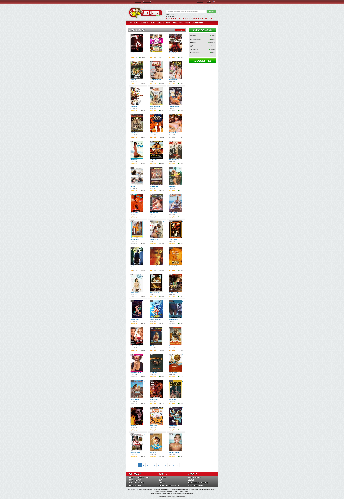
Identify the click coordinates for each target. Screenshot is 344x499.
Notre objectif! (200, 2)
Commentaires (197, 23)
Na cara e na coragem (174, 292)
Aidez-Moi (208, 2)
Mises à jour (177, 23)
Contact (191, 480)
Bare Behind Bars (173, 53)
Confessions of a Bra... (155, 266)
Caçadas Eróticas (154, 186)
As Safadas (171, 346)
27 (174, 465)
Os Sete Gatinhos (154, 133)
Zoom (151, 53)
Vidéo (168, 23)
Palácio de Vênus (134, 319)
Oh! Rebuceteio (153, 372)
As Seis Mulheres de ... (136, 133)
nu (171, 493)
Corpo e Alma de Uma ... (155, 292)
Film (160, 480)
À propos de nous (194, 477)
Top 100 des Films (135, 480)
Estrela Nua (133, 425)
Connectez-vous (138, 2)
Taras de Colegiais (154, 212)
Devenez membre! (147, 2)
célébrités (159, 493)
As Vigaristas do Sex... (136, 239)
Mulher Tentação (154, 346)
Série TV (161, 483)
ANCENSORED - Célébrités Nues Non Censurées (145, 13)
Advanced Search (170, 14)
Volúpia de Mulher (173, 79)
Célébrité (162, 477)
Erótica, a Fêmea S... (173, 212)
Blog (136, 23)
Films (153, 23)
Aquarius (133, 266)
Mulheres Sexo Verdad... (136, 372)
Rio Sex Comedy (134, 106)
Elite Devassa (153, 452)
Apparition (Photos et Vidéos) (169, 485)
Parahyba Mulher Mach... (155, 79)
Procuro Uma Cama (173, 133)
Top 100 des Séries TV (136, 483)
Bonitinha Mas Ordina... (174, 266)
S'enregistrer (202, 61)
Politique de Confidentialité (198, 483)
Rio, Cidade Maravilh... (174, 452)
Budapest (133, 186)
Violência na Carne (154, 399)
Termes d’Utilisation (195, 485)
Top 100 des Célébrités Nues (139, 477)
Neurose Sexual (172, 186)
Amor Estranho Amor (174, 159)
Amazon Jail (133, 79)
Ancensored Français (170, 496)
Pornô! (132, 53)
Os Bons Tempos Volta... (155, 319)
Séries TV (160, 23)
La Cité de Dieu (153, 159)
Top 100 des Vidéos (135, 485)
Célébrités (144, 23)
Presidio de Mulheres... (174, 106)
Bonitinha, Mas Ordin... (136, 346)
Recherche (211, 11)
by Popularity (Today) (179, 30)
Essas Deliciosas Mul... (155, 106)
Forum (187, 23)
